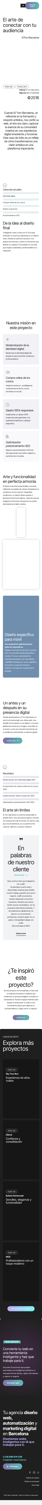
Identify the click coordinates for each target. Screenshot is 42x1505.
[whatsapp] (38, 1472)
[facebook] (30, 1472)
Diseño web (9, 87)
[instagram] (34, 1472)
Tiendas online (22, 87)
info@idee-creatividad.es (14, 1460)
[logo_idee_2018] (9, 3)
